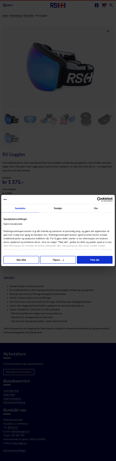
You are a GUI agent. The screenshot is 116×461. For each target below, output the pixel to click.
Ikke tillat (21, 260)
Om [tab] (96, 208)
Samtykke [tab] (20, 208)
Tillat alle (94, 260)
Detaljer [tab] (58, 208)
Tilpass (56, 260)
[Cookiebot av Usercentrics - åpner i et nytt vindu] (99, 199)
